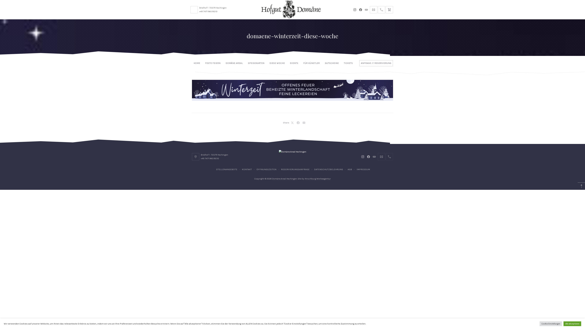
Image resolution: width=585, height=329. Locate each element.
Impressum (363, 169)
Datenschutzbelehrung (328, 169)
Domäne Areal (234, 63)
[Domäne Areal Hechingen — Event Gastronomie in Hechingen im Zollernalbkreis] (291, 9)
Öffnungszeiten (267, 169)
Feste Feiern (213, 63)
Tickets (348, 63)
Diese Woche (277, 63)
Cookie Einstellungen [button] (550, 324)
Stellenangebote (226, 169)
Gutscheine (332, 63)
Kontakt (247, 169)
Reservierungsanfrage (295, 169)
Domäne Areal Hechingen (284, 178)
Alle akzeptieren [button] (572, 324)
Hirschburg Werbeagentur (318, 178)
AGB (350, 169)
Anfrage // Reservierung (376, 63)
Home (197, 63)
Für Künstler (311, 63)
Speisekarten (256, 63)
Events (294, 63)
